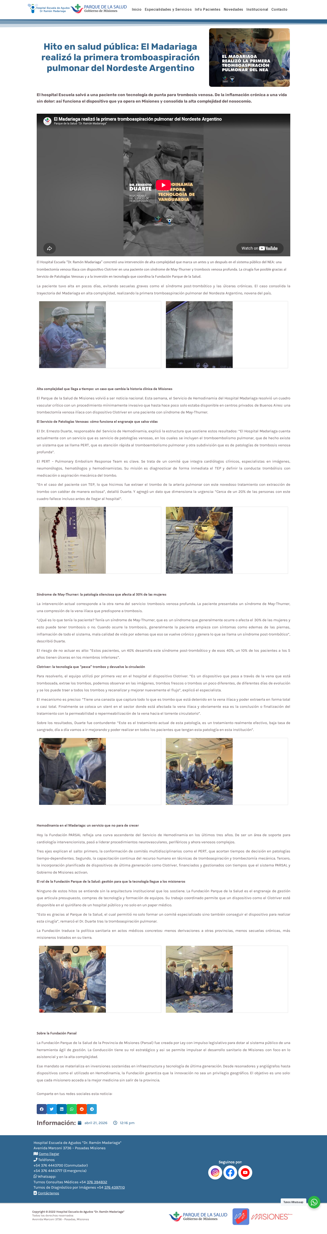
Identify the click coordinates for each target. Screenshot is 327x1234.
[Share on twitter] (52, 1109)
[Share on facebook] (42, 1109)
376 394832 (97, 1182)
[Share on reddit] (82, 1109)
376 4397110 (114, 1187)
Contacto (279, 9)
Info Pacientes (207, 9)
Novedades (233, 9)
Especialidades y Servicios (168, 9)
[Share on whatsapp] (72, 1109)
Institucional (257, 9)
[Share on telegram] (92, 1109)
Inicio (137, 9)
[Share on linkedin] (62, 1109)
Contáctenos (48, 1193)
